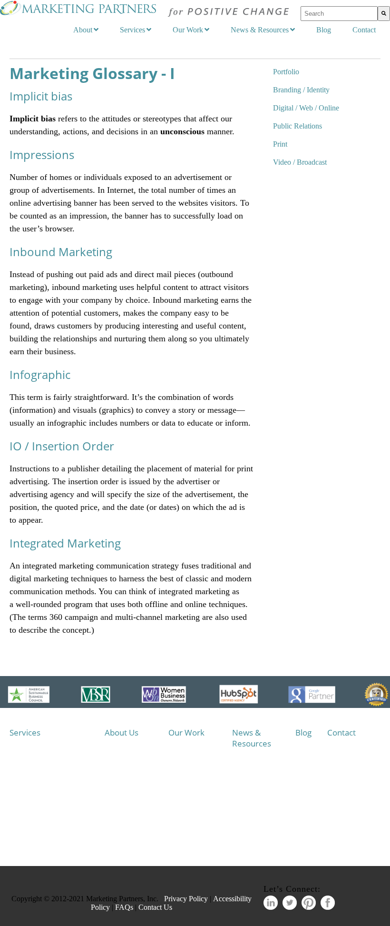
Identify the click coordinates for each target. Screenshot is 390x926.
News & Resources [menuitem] (260, 30)
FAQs (124, 907)
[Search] (384, 13)
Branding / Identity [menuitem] (301, 90)
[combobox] (339, 13)
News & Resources (251, 738)
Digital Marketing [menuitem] (43, 786)
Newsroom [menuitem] (256, 761)
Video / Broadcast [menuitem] (300, 162)
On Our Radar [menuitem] (261, 776)
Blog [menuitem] (323, 30)
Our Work (186, 732)
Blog (303, 732)
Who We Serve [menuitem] (134, 751)
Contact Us (155, 907)
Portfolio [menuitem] (286, 72)
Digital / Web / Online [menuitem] (306, 108)
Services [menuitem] (132, 30)
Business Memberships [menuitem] (136, 786)
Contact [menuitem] (364, 30)
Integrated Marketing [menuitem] (47, 751)
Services (25, 732)
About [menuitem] (82, 30)
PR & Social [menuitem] (36, 821)
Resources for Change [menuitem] (263, 792)
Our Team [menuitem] (127, 768)
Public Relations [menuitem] (297, 126)
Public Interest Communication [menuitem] (57, 803)
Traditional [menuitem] (34, 838)
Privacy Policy (186, 899)
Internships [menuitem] (129, 821)
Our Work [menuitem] (188, 30)
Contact (341, 732)
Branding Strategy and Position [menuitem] (57, 768)
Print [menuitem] (280, 144)
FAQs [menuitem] (121, 838)
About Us (121, 732)
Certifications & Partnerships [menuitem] (136, 803)
